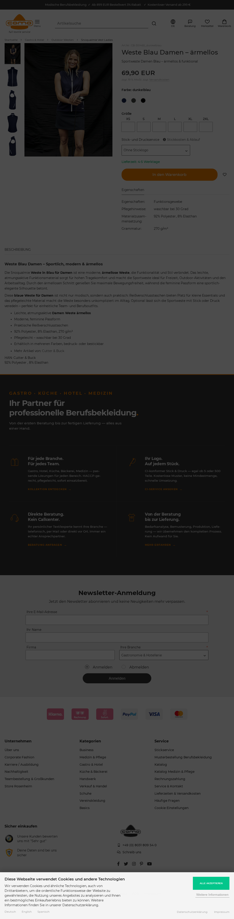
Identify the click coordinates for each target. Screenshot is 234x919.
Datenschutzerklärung (192, 912)
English (27, 911)
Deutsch (10, 911)
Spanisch (43, 911)
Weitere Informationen (212, 894)
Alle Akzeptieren (211, 883)
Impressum (221, 912)
